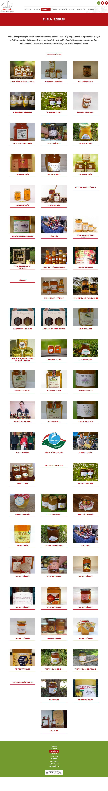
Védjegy (37, 10)
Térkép (54, 10)
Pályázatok (92, 10)
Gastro (72, 10)
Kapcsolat (81, 10)
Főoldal (28, 10)
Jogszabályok (54, 766)
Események (63, 10)
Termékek (45, 10)
